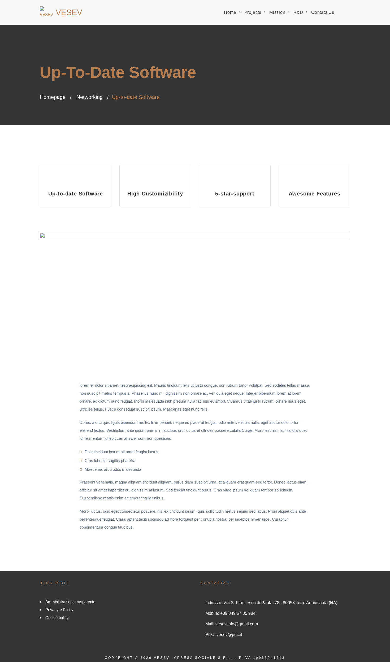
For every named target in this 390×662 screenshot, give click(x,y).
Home (230, 12)
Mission (277, 12)
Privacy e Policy (59, 609)
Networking (89, 97)
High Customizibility (155, 194)
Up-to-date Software (75, 194)
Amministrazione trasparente (70, 601)
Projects (252, 12)
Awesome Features (314, 194)
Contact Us (322, 12)
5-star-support (234, 194)
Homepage (53, 97)
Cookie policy (57, 617)
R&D (298, 12)
